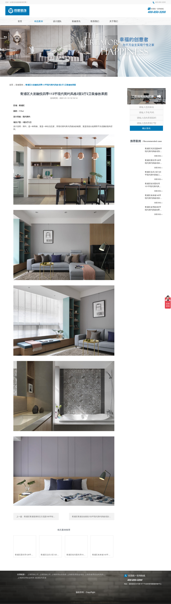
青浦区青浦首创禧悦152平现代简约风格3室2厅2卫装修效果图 (93, 516)
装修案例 (19, 85)
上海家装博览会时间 (26, 577)
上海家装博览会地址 (75, 574)
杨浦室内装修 (40, 577)
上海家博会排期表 (58, 574)
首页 (11, 85)
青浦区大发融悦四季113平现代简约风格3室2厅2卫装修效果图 (50, 85)
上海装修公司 (33, 574)
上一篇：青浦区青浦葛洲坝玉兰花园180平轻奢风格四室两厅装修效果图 (37, 516)
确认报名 (146, 128)
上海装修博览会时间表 (94, 574)
